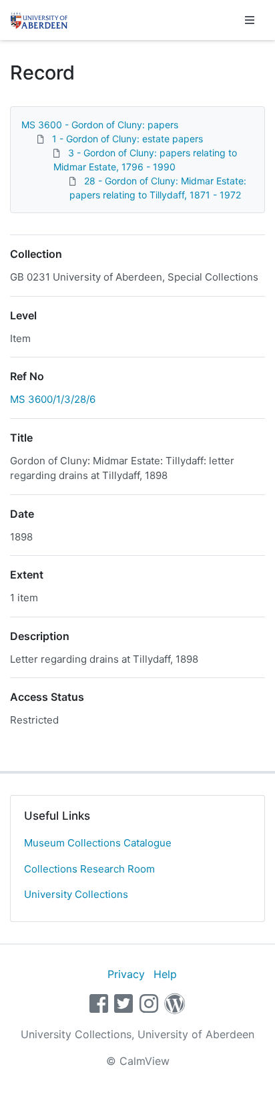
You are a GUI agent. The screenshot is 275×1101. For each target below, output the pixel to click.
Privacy (126, 974)
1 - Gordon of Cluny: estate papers (127, 138)
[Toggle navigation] (249, 20)
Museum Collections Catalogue (98, 842)
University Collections (76, 894)
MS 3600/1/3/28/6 (52, 399)
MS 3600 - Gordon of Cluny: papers (99, 124)
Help (165, 974)
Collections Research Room (89, 868)
